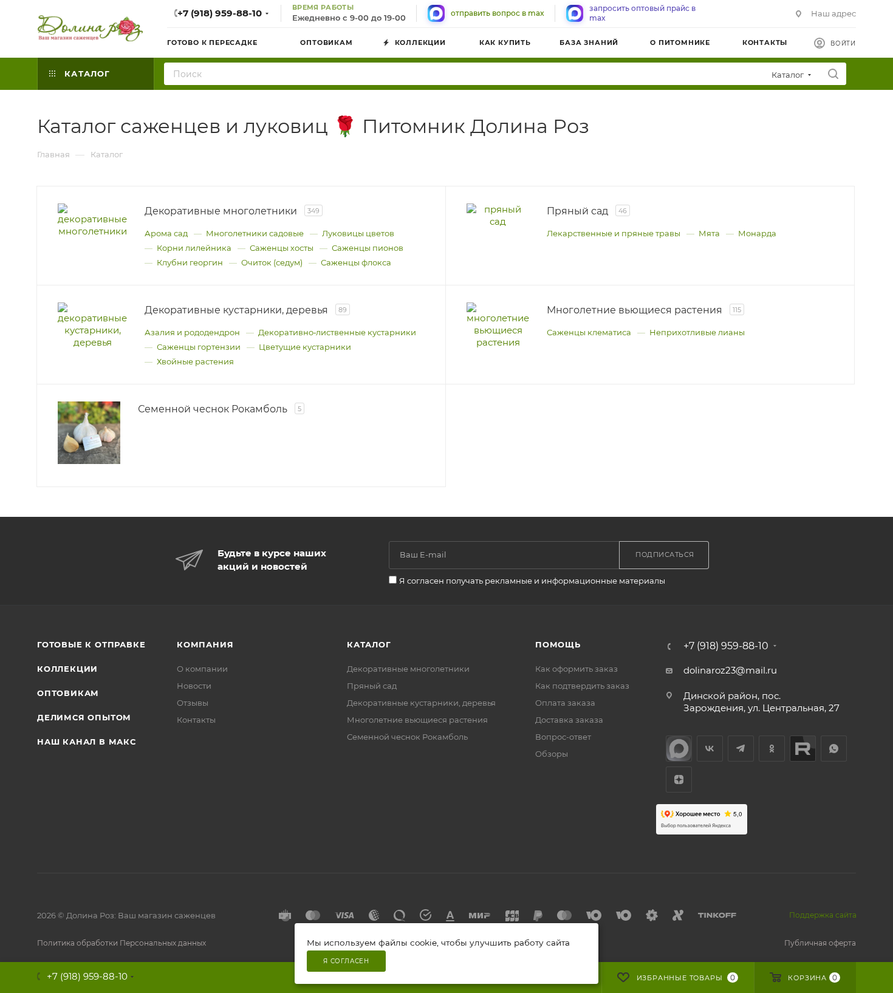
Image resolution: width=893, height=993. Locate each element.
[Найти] (833, 74)
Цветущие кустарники (305, 347)
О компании (202, 669)
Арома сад (166, 233)
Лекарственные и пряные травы (613, 233)
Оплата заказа (565, 703)
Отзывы (192, 703)
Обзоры (551, 754)
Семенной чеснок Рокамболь (407, 737)
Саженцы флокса (356, 262)
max (679, 748)
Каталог (369, 644)
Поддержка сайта (823, 915)
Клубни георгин (190, 262)
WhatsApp (834, 748)
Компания (205, 644)
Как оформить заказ (576, 669)
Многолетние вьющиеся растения (417, 720)
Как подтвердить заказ (582, 686)
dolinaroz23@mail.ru (730, 670)
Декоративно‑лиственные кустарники (337, 332)
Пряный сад (372, 686)
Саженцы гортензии (199, 347)
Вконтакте (710, 748)
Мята (709, 233)
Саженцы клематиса (589, 332)
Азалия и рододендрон (192, 332)
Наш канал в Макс (86, 741)
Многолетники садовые (255, 233)
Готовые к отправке (91, 644)
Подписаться (664, 554)
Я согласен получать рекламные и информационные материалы (532, 580)
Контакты (196, 720)
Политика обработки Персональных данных (121, 942)
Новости (194, 686)
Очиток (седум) (272, 262)
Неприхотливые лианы (697, 332)
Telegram (741, 748)
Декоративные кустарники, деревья (421, 703)
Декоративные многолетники (408, 669)
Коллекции (67, 669)
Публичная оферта (820, 942)
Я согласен (346, 961)
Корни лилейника (194, 248)
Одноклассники (772, 748)
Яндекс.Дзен (679, 779)
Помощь (558, 644)
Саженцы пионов (367, 248)
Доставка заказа (569, 720)
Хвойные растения (195, 361)
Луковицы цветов (358, 233)
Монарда (757, 233)
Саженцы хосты (281, 248)
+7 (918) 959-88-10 (219, 13)
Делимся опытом (84, 717)
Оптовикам (68, 693)
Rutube (803, 748)
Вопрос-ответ (563, 737)
